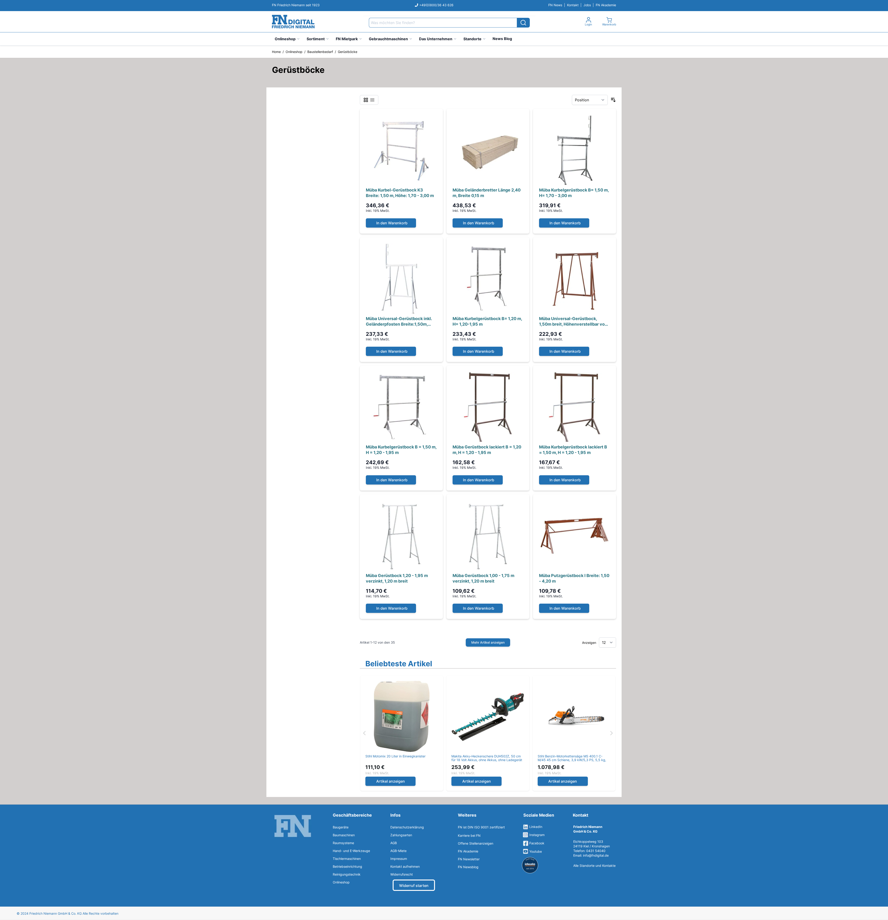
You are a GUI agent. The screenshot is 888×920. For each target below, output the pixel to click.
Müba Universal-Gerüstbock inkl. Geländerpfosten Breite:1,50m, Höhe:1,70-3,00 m (399, 321)
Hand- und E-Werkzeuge (351, 851)
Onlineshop (285, 39)
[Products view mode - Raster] (366, 100)
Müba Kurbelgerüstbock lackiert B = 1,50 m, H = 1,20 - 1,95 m (573, 450)
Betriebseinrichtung (347, 866)
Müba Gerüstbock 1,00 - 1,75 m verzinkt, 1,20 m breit (483, 578)
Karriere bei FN (469, 835)
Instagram (537, 835)
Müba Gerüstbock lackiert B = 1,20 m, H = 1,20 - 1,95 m (487, 450)
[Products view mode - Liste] (372, 100)
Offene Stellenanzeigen (475, 843)
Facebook (536, 843)
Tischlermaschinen (347, 859)
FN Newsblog (468, 867)
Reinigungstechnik (347, 874)
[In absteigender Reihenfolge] (613, 100)
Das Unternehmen (435, 39)
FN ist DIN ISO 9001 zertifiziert (481, 827)
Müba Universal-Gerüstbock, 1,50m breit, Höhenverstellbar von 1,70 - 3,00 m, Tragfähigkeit (573, 321)
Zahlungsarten (401, 835)
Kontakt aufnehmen (405, 866)
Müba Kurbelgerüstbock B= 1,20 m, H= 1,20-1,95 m (487, 321)
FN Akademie (606, 5)
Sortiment (316, 39)
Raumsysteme (343, 843)
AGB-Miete (398, 851)
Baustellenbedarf (320, 52)
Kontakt (573, 5)
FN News (555, 5)
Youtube (535, 851)
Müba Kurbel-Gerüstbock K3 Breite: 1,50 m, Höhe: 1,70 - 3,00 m (400, 193)
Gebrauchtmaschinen (388, 39)
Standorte (472, 39)
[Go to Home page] (293, 21)
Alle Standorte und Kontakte (594, 866)
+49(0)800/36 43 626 (436, 5)
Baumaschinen (344, 835)
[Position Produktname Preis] (590, 100)
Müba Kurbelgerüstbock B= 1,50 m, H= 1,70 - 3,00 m (574, 193)
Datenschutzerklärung (407, 827)
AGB (393, 843)
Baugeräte (340, 827)
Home (276, 52)
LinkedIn (535, 827)
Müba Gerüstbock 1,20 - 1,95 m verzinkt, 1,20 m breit (397, 578)
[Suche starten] (523, 23)
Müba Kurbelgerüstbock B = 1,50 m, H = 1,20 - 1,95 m (401, 450)
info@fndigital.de (596, 855)
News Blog (502, 38)
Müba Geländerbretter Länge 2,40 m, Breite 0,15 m (487, 193)
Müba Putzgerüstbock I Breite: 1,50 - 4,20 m (574, 578)
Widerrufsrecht (401, 874)
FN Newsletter (469, 859)
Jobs (587, 5)
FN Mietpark (347, 39)
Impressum (398, 859)
